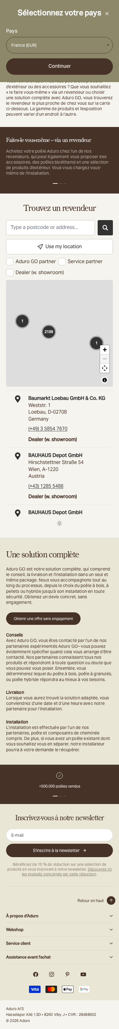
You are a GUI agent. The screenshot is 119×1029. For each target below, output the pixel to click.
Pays (11, 31)
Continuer (60, 66)
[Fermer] (107, 13)
